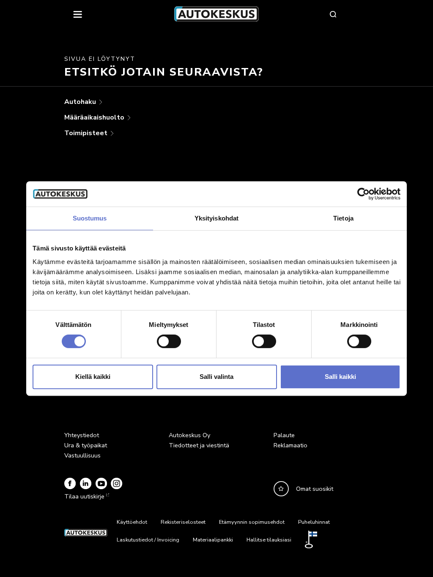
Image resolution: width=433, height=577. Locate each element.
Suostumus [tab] (90, 218)
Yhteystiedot (81, 435)
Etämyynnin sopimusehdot (252, 522)
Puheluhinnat (314, 522)
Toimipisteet (86, 133)
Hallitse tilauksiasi (269, 540)
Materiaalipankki (213, 540)
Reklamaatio (290, 445)
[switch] (169, 341)
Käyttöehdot (132, 522)
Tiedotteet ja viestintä (199, 445)
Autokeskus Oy (189, 435)
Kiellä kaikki (92, 376)
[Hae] (333, 14)
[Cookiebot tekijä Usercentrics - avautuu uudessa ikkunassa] (363, 194)
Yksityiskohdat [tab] (216, 218)
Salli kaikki (340, 376)
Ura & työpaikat (85, 445)
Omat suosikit (314, 488)
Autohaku (81, 101)
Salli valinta (216, 376)
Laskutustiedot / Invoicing (148, 540)
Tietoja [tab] (343, 218)
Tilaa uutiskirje (84, 496)
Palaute (284, 435)
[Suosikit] (281, 488)
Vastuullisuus (82, 455)
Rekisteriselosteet (183, 522)
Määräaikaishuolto (95, 117)
